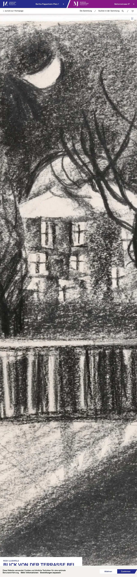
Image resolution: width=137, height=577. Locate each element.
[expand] (132, 18)
